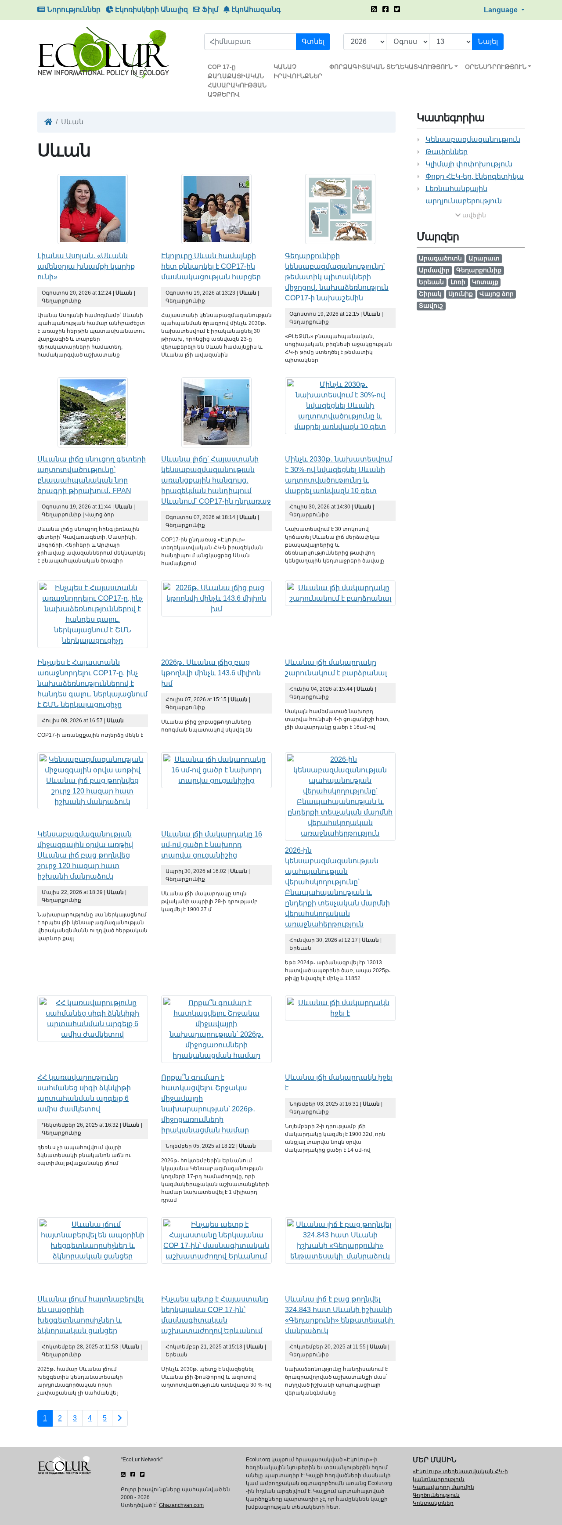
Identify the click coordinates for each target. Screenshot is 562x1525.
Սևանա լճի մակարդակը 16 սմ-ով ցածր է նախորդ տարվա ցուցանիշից (211, 844)
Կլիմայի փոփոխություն (468, 164)
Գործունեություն (436, 1495)
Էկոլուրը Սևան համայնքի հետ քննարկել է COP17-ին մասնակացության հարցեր (211, 266)
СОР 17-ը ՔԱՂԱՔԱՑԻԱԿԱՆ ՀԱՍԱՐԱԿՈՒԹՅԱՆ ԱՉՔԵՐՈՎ (237, 80)
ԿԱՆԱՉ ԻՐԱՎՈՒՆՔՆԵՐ (298, 71)
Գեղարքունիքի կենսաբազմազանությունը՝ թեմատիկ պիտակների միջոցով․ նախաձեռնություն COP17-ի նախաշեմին (337, 277)
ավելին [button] (473, 215)
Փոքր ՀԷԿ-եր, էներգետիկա (474, 176)
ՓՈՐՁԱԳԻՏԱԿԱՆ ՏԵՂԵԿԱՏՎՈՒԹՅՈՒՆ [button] (391, 66)
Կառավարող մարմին (443, 1487)
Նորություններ (73, 9)
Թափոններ (446, 151)
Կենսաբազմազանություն (472, 139)
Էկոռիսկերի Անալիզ (150, 9)
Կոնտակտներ (433, 1503)
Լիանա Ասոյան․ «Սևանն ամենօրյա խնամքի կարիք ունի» (86, 266)
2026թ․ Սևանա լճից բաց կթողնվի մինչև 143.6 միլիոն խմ (211, 673)
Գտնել (313, 41)
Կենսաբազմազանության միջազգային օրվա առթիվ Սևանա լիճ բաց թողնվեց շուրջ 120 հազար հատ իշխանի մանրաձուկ (85, 855)
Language (501, 10)
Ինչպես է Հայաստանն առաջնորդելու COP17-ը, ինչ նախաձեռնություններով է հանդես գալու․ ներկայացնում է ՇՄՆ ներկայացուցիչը (92, 683)
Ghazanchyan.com (181, 1505)
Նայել (488, 41)
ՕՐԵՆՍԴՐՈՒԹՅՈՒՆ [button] (495, 66)
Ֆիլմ (209, 9)
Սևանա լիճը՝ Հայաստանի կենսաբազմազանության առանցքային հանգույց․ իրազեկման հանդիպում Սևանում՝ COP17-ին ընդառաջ (216, 480)
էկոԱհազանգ (255, 9)
